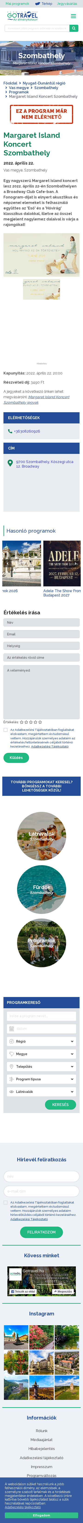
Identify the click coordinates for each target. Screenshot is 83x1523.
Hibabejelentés (41, 1449)
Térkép (47, 3)
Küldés (16, 758)
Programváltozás (41, 1476)
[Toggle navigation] (73, 16)
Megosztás (65, 1291)
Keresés (60, 1105)
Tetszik (25, 1291)
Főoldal (10, 83)
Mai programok (17, 3)
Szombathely (46, 88)
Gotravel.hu (33, 1271)
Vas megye (19, 88)
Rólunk (41, 1431)
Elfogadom (41, 1515)
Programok (19, 92)
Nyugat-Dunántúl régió (44, 83)
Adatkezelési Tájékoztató (49, 746)
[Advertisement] (41, 334)
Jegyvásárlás (67, 3)
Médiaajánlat (41, 1440)
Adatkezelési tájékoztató (41, 1458)
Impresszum (41, 1467)
